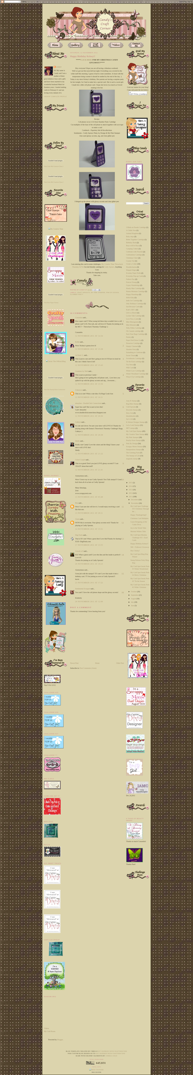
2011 (131, 497)
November (135, 503)
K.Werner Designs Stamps (135, 422)
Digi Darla (79, 535)
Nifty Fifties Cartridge (134, 328)
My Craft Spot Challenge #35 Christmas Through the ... (139, 508)
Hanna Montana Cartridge (135, 291)
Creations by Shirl (81, 371)
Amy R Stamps (131, 401)
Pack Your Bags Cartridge (135, 334)
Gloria (77, 519)
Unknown (78, 390)
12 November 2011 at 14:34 (89, 336)
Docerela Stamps (132, 410)
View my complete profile (55, 96)
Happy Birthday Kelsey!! (139, 544)
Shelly (77, 441)
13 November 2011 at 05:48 (89, 497)
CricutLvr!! (79, 551)
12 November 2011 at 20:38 (89, 435)
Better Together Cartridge (135, 240)
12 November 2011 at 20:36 (89, 416)
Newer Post (74, 663)
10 (123, 479)
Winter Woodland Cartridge (136, 374)
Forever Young (131, 282)
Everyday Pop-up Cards (134, 276)
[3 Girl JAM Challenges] (56, 260)
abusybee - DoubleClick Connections (88, 403)
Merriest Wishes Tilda (138, 531)
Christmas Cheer (132, 258)
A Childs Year (131, 230)
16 (123, 592)
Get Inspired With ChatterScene (112, 1051)
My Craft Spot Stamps (134, 431)
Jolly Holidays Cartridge (134, 304)
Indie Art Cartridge (132, 301)
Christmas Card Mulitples (139, 518)
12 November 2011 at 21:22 (89, 454)
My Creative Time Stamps (135, 434)
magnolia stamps (132, 459)
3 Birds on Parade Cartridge (136, 227)
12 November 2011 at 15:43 (89, 365)
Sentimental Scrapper (82, 589)
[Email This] (93, 290)
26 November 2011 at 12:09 (89, 601)
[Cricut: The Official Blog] (56, 361)
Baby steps (130, 236)
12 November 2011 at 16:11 (89, 397)
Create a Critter (131, 264)
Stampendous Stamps (133, 449)
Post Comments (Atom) (88, 668)
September (135, 595)
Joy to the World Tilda (138, 528)
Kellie (77, 342)
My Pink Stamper (98, 292)
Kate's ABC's (131, 310)
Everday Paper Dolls (133, 273)
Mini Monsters (131, 325)
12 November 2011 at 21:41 (89, 470)
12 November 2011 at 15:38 (89, 349)
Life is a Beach (131, 313)
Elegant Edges (131, 270)
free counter (96, 1072)
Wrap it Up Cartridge (133, 377)
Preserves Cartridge (133, 343)
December (135, 500)
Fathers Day (130, 279)
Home (97, 663)
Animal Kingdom (132, 233)
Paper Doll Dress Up (133, 340)
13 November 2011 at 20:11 (89, 513)
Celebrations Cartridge (134, 255)
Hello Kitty (130, 298)
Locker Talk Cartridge (134, 316)
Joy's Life (129, 419)
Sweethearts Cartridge (134, 358)
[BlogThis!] (95, 290)
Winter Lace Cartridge (134, 371)
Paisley (128, 337)
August (133, 599)
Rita (76, 503)
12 (123, 522)
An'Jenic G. (79, 355)
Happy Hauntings (132, 294)
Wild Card (129, 368)
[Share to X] (97, 290)
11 (123, 506)
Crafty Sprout (109, 267)
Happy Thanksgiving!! (138, 515)
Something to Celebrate (134, 352)
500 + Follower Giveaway (139, 547)
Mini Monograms (132, 322)
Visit (53, 166)
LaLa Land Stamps (133, 425)
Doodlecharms (131, 267)
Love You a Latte (132, 319)
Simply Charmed (132, 346)
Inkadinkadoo (131, 416)
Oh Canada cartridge (133, 331)
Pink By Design (112, 292)
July (132, 602)
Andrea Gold (111, 1056)
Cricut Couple (80, 460)
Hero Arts (129, 413)
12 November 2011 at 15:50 (89, 384)
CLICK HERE (86, 60)
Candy (59, 67)
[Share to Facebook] (99, 290)
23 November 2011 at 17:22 (89, 583)
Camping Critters (132, 249)
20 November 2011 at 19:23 (89, 564)
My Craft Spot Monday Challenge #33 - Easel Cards (139, 537)
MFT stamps (130, 428)
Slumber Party (76, 294)
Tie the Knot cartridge (134, 362)
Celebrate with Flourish (134, 252)
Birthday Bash (131, 243)
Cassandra (78, 318)
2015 (131, 483)
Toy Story (129, 365)
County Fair (130, 261)
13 (123, 539)
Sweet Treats (130, 355)
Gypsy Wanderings (133, 285)
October (134, 592)
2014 (131, 486)
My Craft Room (49, 1031)
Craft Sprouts (83, 292)
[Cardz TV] (55, 443)
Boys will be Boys (132, 246)
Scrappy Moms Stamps (134, 446)
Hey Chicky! (135, 551)
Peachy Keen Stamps (133, 440)
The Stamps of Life (133, 456)
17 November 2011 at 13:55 (89, 545)
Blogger (60, 1040)
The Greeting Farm (133, 453)
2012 (131, 493)
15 (123, 573)
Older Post (120, 663)
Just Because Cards (133, 307)
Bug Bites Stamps (132, 404)
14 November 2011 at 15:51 (89, 529)
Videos (46, 1028)
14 (123, 555)
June (133, 606)
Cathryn (78, 422)
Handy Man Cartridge (134, 288)
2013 (131, 490)
